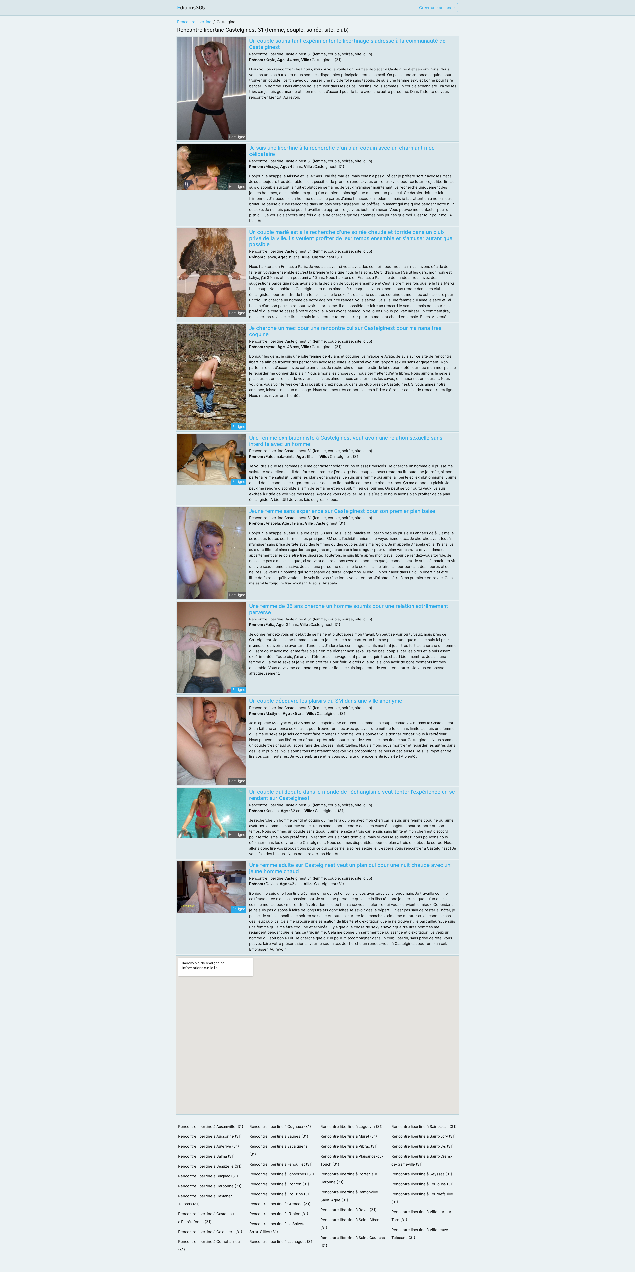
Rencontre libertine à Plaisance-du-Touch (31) (351, 1160)
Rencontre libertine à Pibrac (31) (349, 1146)
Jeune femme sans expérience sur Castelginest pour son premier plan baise (342, 511)
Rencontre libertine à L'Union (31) (278, 1213)
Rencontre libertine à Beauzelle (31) (209, 1166)
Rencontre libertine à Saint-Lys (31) (422, 1146)
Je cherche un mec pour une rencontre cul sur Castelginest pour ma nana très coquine (345, 331)
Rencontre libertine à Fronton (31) (279, 1184)
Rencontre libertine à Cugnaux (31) (280, 1126)
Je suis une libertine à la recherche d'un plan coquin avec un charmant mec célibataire (342, 151)
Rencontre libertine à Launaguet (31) (281, 1241)
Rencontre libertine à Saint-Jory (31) (423, 1136)
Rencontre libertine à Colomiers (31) (210, 1231)
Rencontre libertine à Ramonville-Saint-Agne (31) (350, 1196)
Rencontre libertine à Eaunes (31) (278, 1136)
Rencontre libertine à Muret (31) (348, 1136)
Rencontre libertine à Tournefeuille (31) (422, 1198)
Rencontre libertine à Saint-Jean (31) (423, 1126)
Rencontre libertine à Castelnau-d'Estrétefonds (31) (207, 1217)
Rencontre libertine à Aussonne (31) (210, 1136)
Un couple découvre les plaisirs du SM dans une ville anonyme (325, 701)
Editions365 (191, 8)
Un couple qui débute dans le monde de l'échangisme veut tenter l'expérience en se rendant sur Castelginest (352, 795)
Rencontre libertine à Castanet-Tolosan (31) (206, 1200)
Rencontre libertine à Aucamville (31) (210, 1126)
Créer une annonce (437, 7)
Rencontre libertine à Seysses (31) (421, 1174)
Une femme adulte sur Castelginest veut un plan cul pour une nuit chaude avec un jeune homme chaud (349, 868)
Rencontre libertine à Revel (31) (348, 1209)
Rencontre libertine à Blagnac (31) (208, 1176)
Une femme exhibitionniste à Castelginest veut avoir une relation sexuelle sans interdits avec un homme (345, 441)
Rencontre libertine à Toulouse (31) (422, 1184)
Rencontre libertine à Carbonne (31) (209, 1186)
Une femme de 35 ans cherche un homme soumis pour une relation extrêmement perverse (348, 609)
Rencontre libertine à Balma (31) (206, 1156)
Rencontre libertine (194, 21)
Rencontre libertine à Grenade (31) (279, 1204)
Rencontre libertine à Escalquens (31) (278, 1150)
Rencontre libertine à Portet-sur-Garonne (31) (349, 1178)
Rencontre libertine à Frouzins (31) (280, 1194)
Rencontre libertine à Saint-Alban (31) (349, 1223)
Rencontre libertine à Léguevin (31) (351, 1126)
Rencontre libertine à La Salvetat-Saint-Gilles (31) (278, 1227)
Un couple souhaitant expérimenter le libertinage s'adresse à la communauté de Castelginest (347, 44)
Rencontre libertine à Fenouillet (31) (281, 1164)
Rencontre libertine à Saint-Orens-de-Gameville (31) (422, 1160)
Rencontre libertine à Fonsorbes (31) (281, 1174)
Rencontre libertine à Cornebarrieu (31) (209, 1245)
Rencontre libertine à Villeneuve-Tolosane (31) (420, 1233)
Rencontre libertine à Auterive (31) (208, 1146)
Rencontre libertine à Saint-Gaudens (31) (352, 1241)
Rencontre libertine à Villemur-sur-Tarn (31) (422, 1215)
